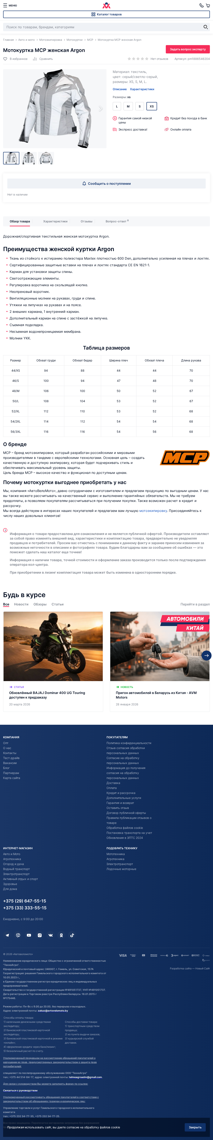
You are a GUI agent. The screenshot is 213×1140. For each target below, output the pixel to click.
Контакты (9, 753)
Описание (120, 89)
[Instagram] (40, 935)
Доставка (113, 783)
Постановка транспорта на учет (129, 832)
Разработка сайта (181, 968)
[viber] (18, 935)
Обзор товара (20, 221)
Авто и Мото (11, 854)
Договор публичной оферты (126, 813)
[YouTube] (29, 935)
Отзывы (86, 221)
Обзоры (40, 604)
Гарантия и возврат (120, 803)
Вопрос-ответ (116, 221)
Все (6, 604)
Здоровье (10, 884)
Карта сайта (11, 778)
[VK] (50, 935)
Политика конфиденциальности (128, 743)
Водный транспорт (16, 869)
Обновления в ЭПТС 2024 (124, 837)
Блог (6, 768)
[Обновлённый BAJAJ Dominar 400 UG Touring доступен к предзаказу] (53, 662)
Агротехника (12, 859)
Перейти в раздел (195, 604)
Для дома (10, 889)
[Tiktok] (72, 935)
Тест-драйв (11, 758)
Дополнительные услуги (123, 798)
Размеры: (122, 97)
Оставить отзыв (117, 808)
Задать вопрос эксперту (188, 49)
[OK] (61, 935)
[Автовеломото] (106, 5)
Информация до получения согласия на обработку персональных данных (125, 773)
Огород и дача (13, 864)
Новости (21, 604)
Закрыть (195, 1127)
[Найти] (206, 27)
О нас (7, 748)
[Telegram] (7, 935)
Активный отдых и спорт (20, 879)
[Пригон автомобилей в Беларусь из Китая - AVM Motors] (160, 662)
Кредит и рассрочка (120, 793)
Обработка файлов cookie (124, 827)
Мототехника (115, 854)
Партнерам (11, 773)
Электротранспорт (16, 874)
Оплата (111, 788)
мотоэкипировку (153, 511)
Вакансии (10, 763)
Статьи (58, 604)
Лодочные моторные (121, 869)
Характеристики (142, 89)
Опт (5, 743)
